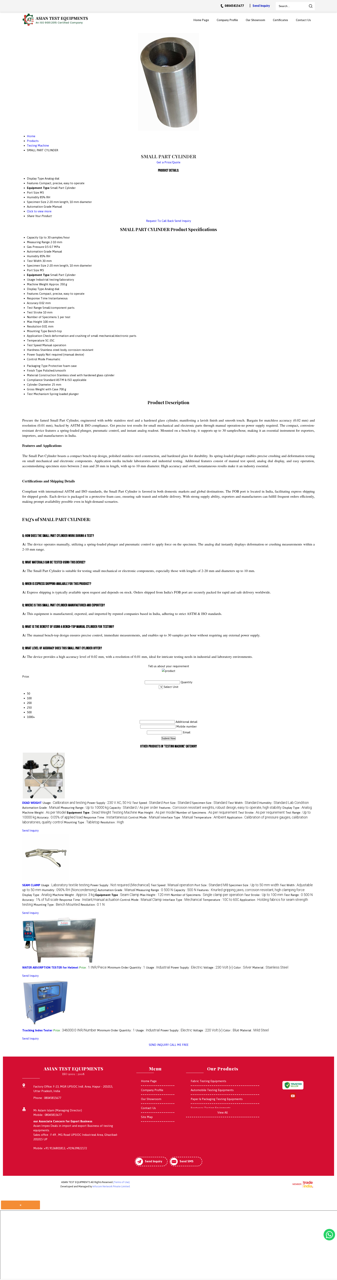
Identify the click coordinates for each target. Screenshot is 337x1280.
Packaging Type (37, 365)
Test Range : (298, 895)
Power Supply (36, 354)
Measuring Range (38, 242)
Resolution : (112, 822)
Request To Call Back (160, 220)
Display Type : (297, 807)
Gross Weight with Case (42, 389)
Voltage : (218, 967)
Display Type (35, 289)
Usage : (64, 802)
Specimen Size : (209, 802)
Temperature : (210, 817)
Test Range (34, 307)
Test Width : (243, 802)
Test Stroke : (261, 812)
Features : (220, 807)
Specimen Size (36, 265)
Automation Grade (39, 251)
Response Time (37, 298)
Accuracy (32, 303)
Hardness (33, 349)
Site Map (147, 1117)
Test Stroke (34, 312)
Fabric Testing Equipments (208, 1081)
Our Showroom (255, 20)
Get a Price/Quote (168, 162)
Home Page (201, 20)
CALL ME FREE (179, 1044)
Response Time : (105, 817)
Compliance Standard (41, 380)
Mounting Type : (82, 822)
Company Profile (227, 20)
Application (34, 335)
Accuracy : (60, 817)
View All (222, 1112)
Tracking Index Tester (37, 1030)
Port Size (33, 270)
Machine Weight (37, 284)
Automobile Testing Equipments (212, 1090)
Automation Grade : (41, 807)
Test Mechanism (38, 394)
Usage (31, 279)
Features (32, 293)
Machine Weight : (44, 812)
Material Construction (41, 375)
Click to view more (39, 211)
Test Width (34, 260)
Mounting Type (37, 331)
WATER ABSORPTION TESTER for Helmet (50, 967)
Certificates (280, 20)
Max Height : (157, 812)
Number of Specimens (42, 317)
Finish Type (34, 370)
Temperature (35, 340)
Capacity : (133, 807)
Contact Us (303, 20)
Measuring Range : (85, 807)
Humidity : (284, 802)
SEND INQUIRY (159, 1044)
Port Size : (177, 802)
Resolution (34, 326)
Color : (243, 967)
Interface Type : (177, 817)
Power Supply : (109, 802)
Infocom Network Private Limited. (111, 1186)
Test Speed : (147, 802)
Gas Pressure (35, 246)
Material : (270, 967)
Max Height (34, 321)
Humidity (33, 256)
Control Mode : (144, 817)
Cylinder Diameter (39, 384)
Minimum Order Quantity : (126, 967)
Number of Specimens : (206, 812)
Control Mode (36, 359)
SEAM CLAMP (31, 885)
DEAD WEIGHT (32, 802)
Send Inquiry (261, 5)
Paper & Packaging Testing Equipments (217, 1099)
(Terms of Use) (121, 1182)
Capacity (32, 237)
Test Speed (34, 345)
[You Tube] (293, 1098)
